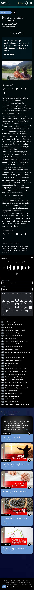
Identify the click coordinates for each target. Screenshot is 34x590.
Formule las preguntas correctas (16, 548)
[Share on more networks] (4, 93)
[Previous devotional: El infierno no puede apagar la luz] (11, 33)
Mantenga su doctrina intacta (15, 491)
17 (8, 307)
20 (21, 307)
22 (30, 307)
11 (12, 304)
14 (26, 304)
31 (8, 314)
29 (30, 311)
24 (8, 311)
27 (21, 311)
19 (17, 307)
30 (4, 314)
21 (26, 307)
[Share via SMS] (25, 89)
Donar (21, 3)
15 (30, 304)
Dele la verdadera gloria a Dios (16, 464)
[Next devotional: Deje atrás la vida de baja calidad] (23, 33)
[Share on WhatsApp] (4, 89)
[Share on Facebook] (8, 89)
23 (4, 311)
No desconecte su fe (11, 437)
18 (12, 307)
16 (3, 307)
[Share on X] (12, 89)
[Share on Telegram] (21, 89)
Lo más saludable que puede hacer (15, 519)
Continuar (25, 429)
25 (12, 311)
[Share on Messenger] (17, 89)
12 (17, 304)
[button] (17, 273)
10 (8, 304)
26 (17, 311)
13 (21, 304)
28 (26, 311)
